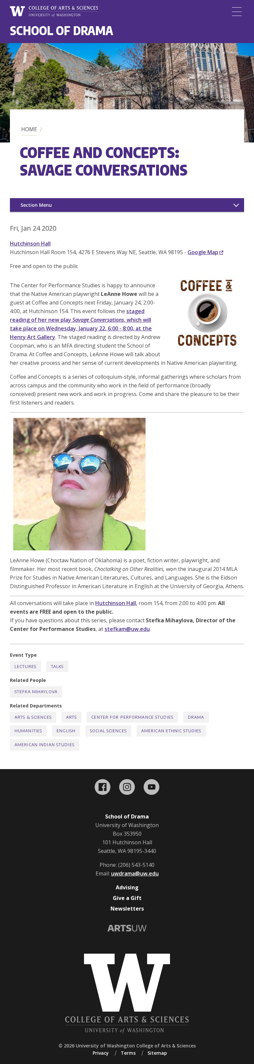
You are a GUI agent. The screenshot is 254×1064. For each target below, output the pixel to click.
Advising (127, 887)
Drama (196, 717)
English (66, 730)
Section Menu (36, 205)
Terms (128, 1053)
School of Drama (61, 30)
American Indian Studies (44, 744)
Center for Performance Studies (132, 717)
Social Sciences (108, 730)
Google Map (203, 252)
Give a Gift (127, 898)
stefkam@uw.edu (127, 629)
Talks (57, 666)
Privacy (101, 1053)
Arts (71, 717)
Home (29, 129)
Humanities (28, 730)
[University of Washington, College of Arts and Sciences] (54, 11)
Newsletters (127, 908)
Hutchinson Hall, (116, 603)
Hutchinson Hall (30, 243)
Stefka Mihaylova (36, 691)
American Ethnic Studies (171, 730)
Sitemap (157, 1053)
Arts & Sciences (33, 717)
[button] (207, 347)
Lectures (25, 666)
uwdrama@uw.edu (135, 873)
